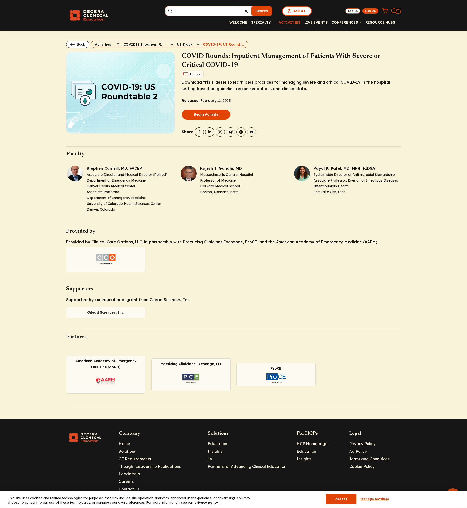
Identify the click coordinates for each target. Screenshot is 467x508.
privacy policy (206, 503)
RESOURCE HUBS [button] (380, 22)
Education (217, 443)
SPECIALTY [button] (261, 22)
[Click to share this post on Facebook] (199, 132)
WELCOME (238, 22)
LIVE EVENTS (316, 22)
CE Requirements (135, 458)
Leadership (129, 473)
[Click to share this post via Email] (251, 132)
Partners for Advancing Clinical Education (247, 466)
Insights (215, 451)
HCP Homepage (312, 443)
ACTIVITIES (289, 22)
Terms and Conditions (369, 458)
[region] (233, 499)
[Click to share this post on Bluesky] (230, 132)
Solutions (127, 451)
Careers (126, 481)
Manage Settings (374, 499)
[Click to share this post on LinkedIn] (209, 132)
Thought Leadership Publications (150, 466)
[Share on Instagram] (241, 132)
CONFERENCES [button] (345, 22)
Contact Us (129, 489)
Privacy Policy (362, 443)
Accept (341, 499)
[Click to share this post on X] (220, 132)
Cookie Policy (362, 466)
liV (210, 458)
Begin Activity (206, 114)
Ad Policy (358, 451)
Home (124, 443)
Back (80, 44)
